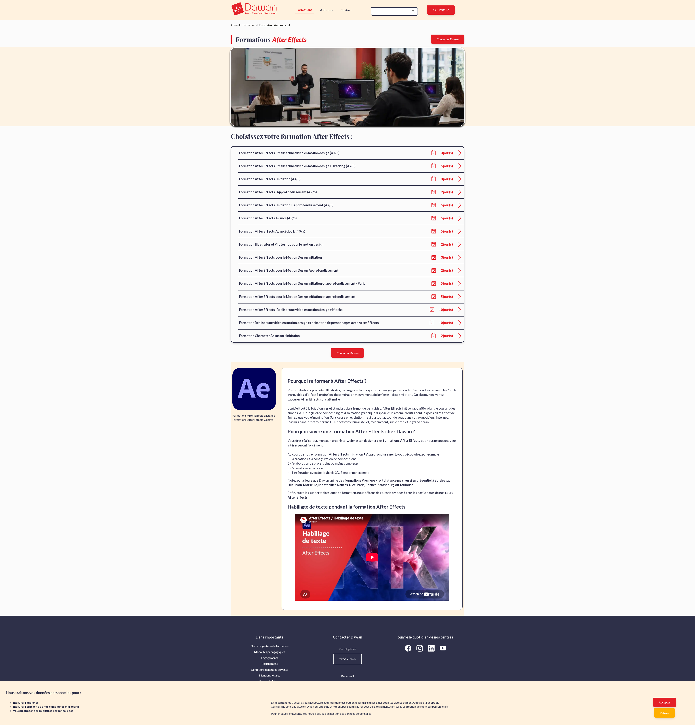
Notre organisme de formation (269, 646)
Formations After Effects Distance (253, 415)
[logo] (254, 9)
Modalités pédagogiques (269, 652)
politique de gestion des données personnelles (343, 713)
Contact (346, 10)
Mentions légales (269, 675)
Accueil (235, 25)
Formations (304, 9)
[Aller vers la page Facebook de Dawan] (408, 648)
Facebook (432, 702)
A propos (326, 10)
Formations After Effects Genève (252, 419)
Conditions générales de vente (269, 669)
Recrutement (270, 663)
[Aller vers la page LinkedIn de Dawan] (432, 648)
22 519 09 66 (441, 10)
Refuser (664, 713)
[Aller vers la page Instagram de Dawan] (420, 648)
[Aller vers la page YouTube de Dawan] (443, 648)
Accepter (664, 702)
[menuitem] (270, 646)
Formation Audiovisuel (274, 25)
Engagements (269, 657)
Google (417, 702)
